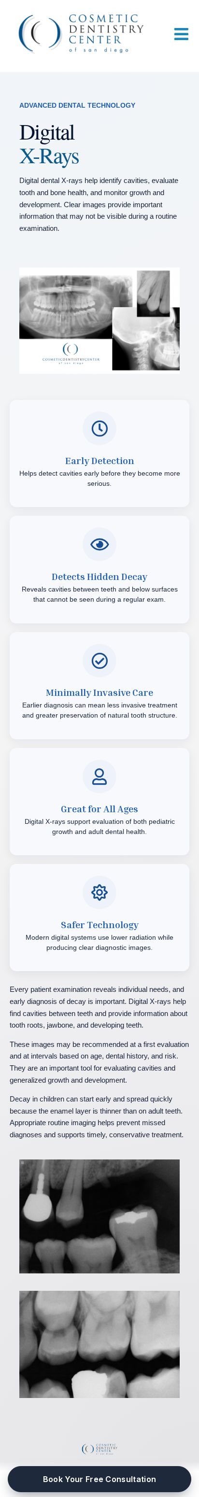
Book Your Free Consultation (99, 1479)
